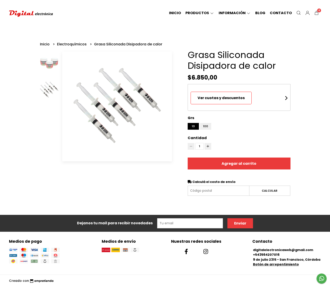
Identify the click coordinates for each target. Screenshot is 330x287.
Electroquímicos (72, 44)
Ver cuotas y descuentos (221, 97)
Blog (260, 13)
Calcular (269, 191)
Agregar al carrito (239, 163)
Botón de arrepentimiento (276, 264)
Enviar (240, 223)
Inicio (175, 13)
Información (232, 13)
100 (205, 126)
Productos (197, 13)
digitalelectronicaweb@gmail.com (283, 250)
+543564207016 (266, 254)
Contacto (281, 13)
